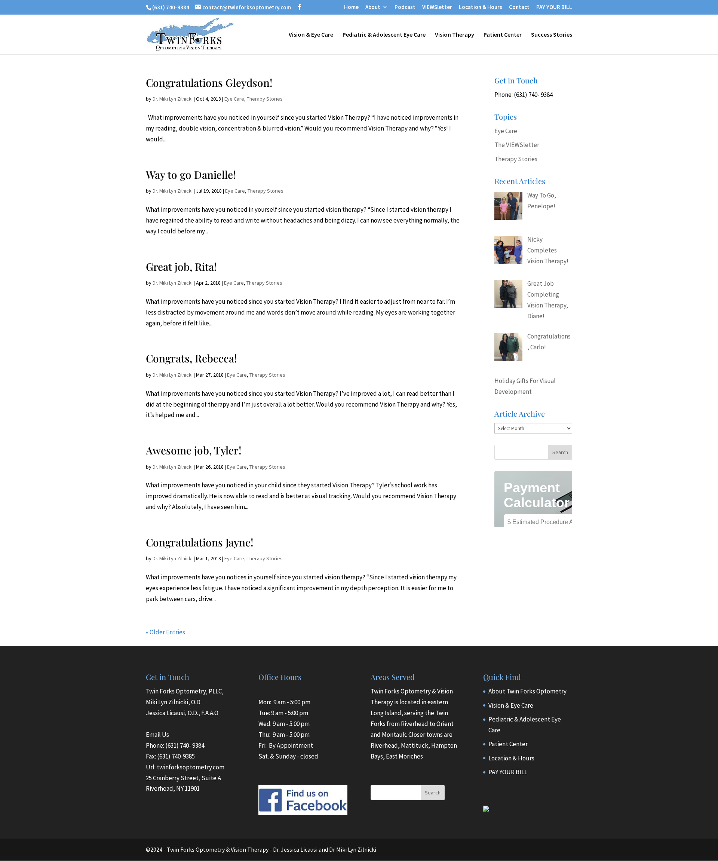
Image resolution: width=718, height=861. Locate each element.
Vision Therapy (454, 35)
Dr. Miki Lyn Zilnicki (173, 98)
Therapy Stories (265, 98)
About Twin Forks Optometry (527, 691)
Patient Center (503, 35)
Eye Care (234, 98)
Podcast (405, 7)
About (372, 7)
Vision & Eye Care (311, 35)
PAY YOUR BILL (554, 7)
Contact (519, 7)
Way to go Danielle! (191, 174)
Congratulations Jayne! (200, 542)
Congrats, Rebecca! (191, 358)
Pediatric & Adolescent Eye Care (384, 35)
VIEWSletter (437, 7)
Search (433, 792)
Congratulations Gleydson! (209, 82)
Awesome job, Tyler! (194, 450)
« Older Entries (165, 632)
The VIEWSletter (516, 145)
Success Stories (551, 35)
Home (351, 7)
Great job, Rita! (181, 266)
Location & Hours (480, 7)
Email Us (157, 734)
